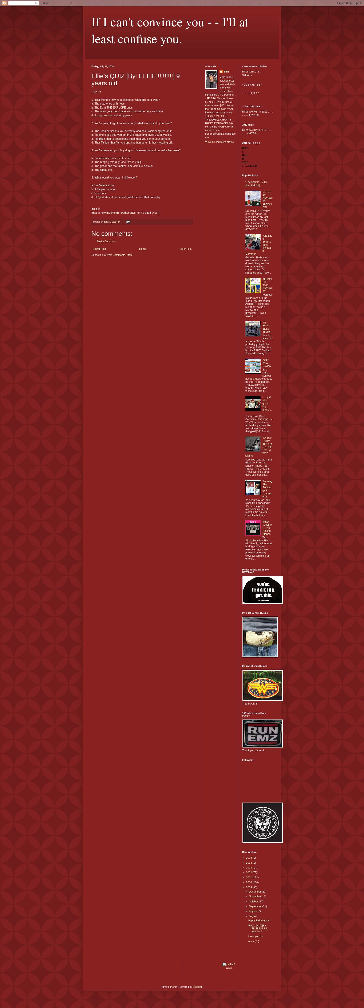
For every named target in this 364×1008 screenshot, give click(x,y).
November (255, 896)
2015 (249, 857)
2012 (249, 872)
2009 (249, 887)
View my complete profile (219, 142)
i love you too (256, 936)
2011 (249, 877)
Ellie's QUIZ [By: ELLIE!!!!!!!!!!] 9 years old (258, 928)
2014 (249, 862)
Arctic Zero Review (266, 363)
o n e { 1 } (253, 941)
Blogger (197, 986)
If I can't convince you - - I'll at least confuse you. (169, 30)
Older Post (185, 248)
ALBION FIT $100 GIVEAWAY (267, 285)
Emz (226, 71)
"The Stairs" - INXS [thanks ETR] (256, 184)
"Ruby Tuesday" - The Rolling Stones (267, 528)
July (251, 916)
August (253, 911)
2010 (249, 882)
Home (142, 248)
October (254, 901)
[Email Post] (128, 221)
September (255, 906)
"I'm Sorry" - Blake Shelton (266, 327)
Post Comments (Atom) (120, 255)
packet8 (229, 968)
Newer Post (99, 248)
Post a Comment (106, 241)
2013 (249, 867)
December (255, 891)
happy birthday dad (259, 920)
